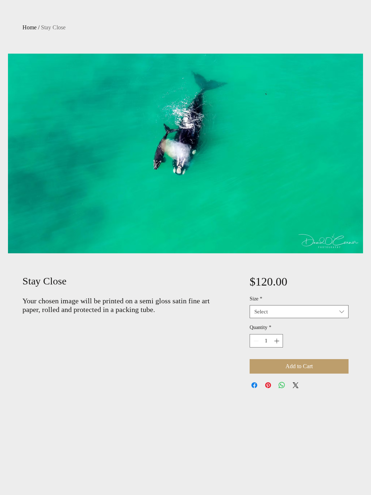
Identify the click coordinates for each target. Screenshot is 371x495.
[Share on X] (295, 385)
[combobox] (299, 312)
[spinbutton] (266, 340)
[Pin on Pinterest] (268, 385)
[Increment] (277, 340)
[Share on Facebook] (254, 385)
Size (256, 298)
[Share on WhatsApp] (282, 385)
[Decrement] (255, 340)
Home (29, 27)
